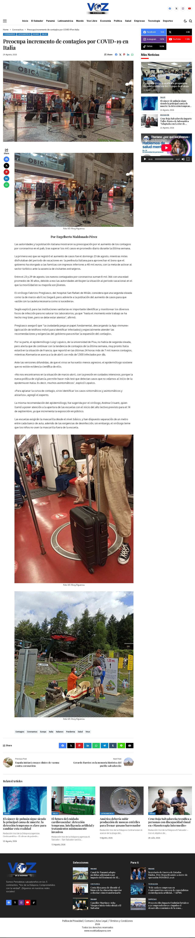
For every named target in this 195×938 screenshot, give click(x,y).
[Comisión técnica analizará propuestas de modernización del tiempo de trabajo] (166, 78)
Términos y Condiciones (121, 921)
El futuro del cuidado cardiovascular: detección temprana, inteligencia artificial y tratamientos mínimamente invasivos (72, 825)
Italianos (59, 732)
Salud (80, 732)
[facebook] (169, 8)
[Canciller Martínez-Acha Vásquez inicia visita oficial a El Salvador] (80, 904)
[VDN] (97, 8)
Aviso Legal (101, 921)
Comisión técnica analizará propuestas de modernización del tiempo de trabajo (166, 84)
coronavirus (32, 732)
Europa (43, 732)
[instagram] (182, 8)
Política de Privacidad (72, 921)
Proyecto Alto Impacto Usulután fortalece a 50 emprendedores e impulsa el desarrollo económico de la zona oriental (168, 906)
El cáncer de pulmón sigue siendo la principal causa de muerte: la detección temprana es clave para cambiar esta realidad (175, 106)
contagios (20, 732)
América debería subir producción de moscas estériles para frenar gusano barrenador (120, 822)
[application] (166, 147)
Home (6, 29)
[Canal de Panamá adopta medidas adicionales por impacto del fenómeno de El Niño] (80, 873)
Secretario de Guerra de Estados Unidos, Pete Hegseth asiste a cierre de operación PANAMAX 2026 (168, 875)
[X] (176, 8)
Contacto (89, 921)
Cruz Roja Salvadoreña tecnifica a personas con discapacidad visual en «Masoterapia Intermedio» (169, 822)
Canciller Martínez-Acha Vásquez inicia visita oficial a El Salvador (105, 905)
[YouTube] (189, 8)
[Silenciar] (183, 159)
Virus (88, 732)
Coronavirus (17, 29)
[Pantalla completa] (188, 159)
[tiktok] (33, 902)
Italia (51, 732)
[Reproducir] (145, 159)
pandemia (70, 732)
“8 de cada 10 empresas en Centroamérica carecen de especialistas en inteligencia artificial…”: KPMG (168, 890)
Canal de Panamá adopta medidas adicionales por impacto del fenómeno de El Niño (104, 876)
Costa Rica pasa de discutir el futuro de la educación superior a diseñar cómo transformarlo (106, 890)
